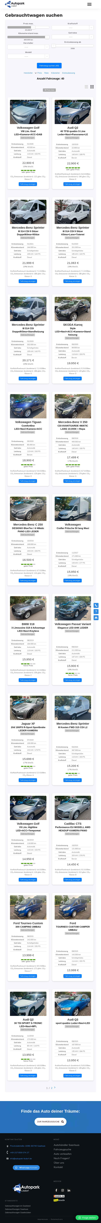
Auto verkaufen (62, 1153)
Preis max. (28, 23)
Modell (28, 52)
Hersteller (28, 43)
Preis (39, 73)
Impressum (43, 1219)
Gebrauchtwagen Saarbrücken (18, 1212)
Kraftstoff (73, 23)
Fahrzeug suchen (49, 65)
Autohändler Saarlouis (66, 1144)
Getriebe (72, 33)
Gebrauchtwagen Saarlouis (16, 1209)
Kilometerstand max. (28, 33)
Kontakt (58, 1167)
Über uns (59, 1162)
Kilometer (55, 73)
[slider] (33, 27)
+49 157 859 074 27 (19, 1152)
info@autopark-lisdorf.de (21, 1158)
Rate (46, 73)
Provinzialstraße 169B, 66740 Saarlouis (27, 1146)
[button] (87, 1217)
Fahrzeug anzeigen (28, 184)
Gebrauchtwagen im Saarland (17, 1206)
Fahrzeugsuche (62, 1149)
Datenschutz (57, 1219)
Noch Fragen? (62, 1158)
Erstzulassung (68, 73)
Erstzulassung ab (72, 42)
